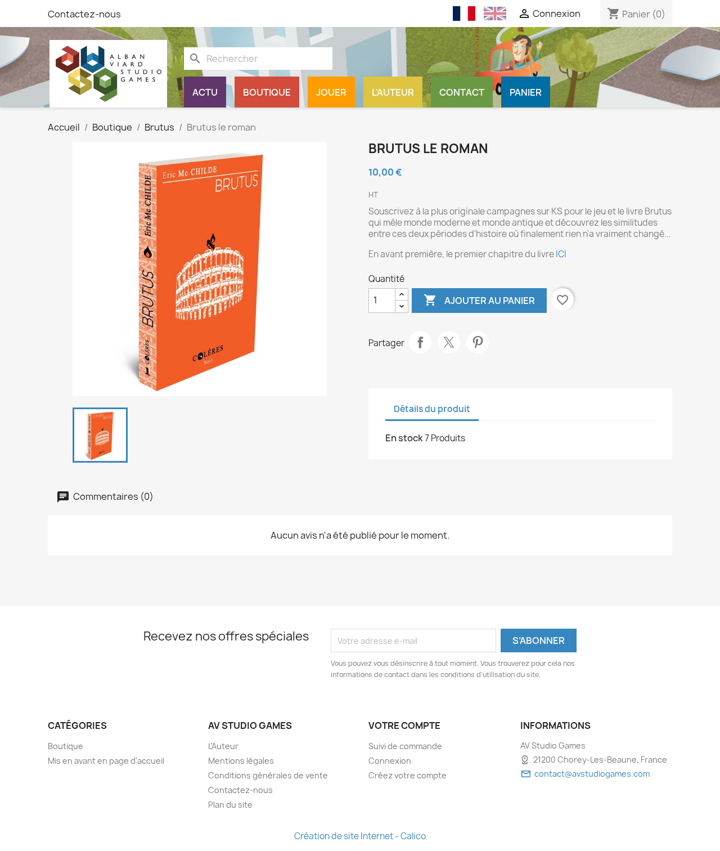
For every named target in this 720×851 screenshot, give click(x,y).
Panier (526, 92)
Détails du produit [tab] (432, 409)
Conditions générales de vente (268, 775)
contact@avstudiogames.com (592, 773)
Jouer (331, 92)
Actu (205, 92)
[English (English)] (495, 13)
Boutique (267, 92)
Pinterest (477, 342)
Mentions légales (241, 760)
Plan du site (230, 804)
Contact (461, 92)
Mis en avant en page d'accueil (106, 760)
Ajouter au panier (479, 300)
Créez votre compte (407, 775)
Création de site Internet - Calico (360, 836)
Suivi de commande (405, 746)
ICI (561, 254)
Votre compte (404, 725)
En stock (404, 438)
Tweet (449, 342)
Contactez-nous (84, 14)
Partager (420, 342)
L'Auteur (393, 92)
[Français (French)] (464, 13)
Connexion (389, 760)
